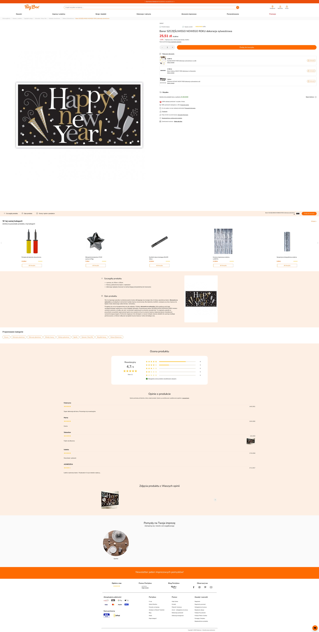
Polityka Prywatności (200, 613)
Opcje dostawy (310, 97)
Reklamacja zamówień (177, 613)
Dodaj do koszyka (247, 47)
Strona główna (6, 18)
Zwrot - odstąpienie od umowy (180, 610)
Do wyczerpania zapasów (174, 42)
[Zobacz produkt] (163, 60)
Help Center (175, 601)
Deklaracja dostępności (178, 615)
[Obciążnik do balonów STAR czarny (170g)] (96, 241)
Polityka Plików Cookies (201, 615)
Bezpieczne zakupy (199, 610)
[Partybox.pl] (31, 9)
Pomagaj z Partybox (200, 618)
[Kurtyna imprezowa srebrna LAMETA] (223, 241)
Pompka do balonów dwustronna (31, 257)
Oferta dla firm (178, 121)
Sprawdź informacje (190, 108)
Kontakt (174, 604)
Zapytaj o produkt (188, 26)
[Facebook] (193, 588)
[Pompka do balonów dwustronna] (32, 241)
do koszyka (32, 265)
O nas (150, 601)
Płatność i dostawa (177, 607)
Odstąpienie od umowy (201, 607)
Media (150, 615)
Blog (150, 613)
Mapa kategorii (152, 618)
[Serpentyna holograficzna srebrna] (287, 241)
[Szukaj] (237, 7)
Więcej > (314, 221)
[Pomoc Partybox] (145, 588)
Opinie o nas (116, 583)
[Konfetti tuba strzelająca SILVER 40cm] (159, 241)
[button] (272, 7)
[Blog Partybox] (174, 588)
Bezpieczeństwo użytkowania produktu (172, 118)
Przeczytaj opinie (184, 105)
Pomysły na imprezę (154, 607)
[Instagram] (199, 588)
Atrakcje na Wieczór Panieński (156, 610)
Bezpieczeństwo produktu (201, 621)
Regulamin (197, 601)
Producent (164, 111)
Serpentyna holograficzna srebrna (287, 257)
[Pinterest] (205, 588)
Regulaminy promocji (200, 604)
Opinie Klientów (153, 604)
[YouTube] (211, 588)
